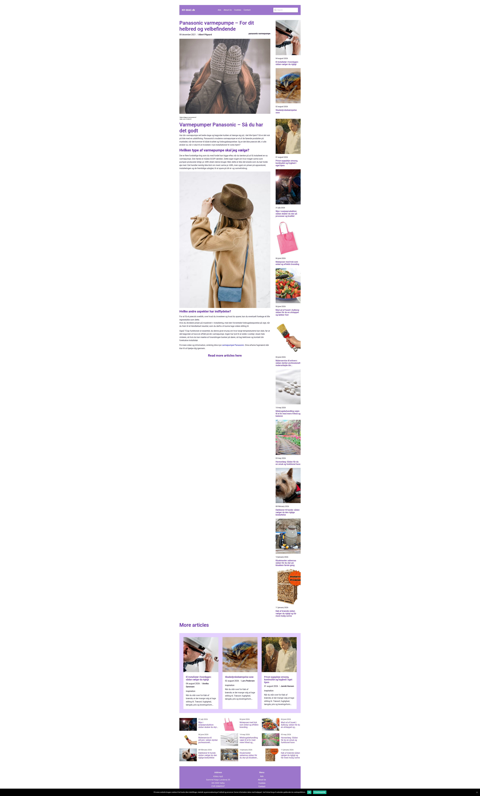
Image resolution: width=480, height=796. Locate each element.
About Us (228, 10)
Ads (219, 10)
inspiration (190, 691)
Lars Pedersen (248, 681)
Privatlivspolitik (319, 792)
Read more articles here (225, 355)
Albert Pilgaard (205, 34)
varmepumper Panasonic (233, 345)
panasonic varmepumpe (259, 33)
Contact (247, 10)
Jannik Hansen (287, 686)
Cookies (237, 10)
